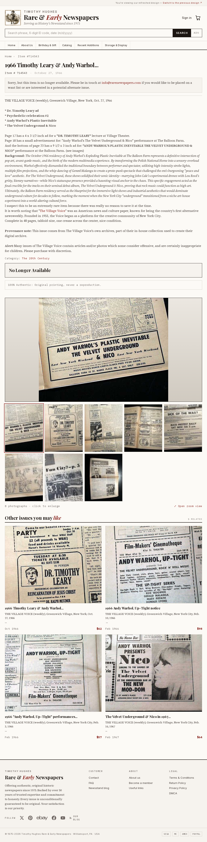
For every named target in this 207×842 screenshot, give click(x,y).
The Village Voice (52, 211)
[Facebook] (54, 818)
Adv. (197, 32)
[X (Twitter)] (22, 818)
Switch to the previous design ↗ (182, 2)
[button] (103, 350)
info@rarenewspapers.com (121, 83)
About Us (27, 45)
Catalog (67, 45)
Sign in (187, 17)
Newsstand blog (99, 788)
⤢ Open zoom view (188, 506)
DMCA (173, 793)
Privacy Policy (178, 788)
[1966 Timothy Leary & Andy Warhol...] (24, 428)
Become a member (141, 783)
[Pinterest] (30, 818)
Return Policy (177, 783)
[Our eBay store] (42, 818)
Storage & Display (116, 45)
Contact (94, 777)
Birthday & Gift (47, 45)
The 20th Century (36, 258)
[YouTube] (62, 818)
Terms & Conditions (181, 777)
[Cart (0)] (198, 18)
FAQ (91, 783)
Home (11, 45)
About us (134, 777)
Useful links (136, 788)
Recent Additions (88, 45)
